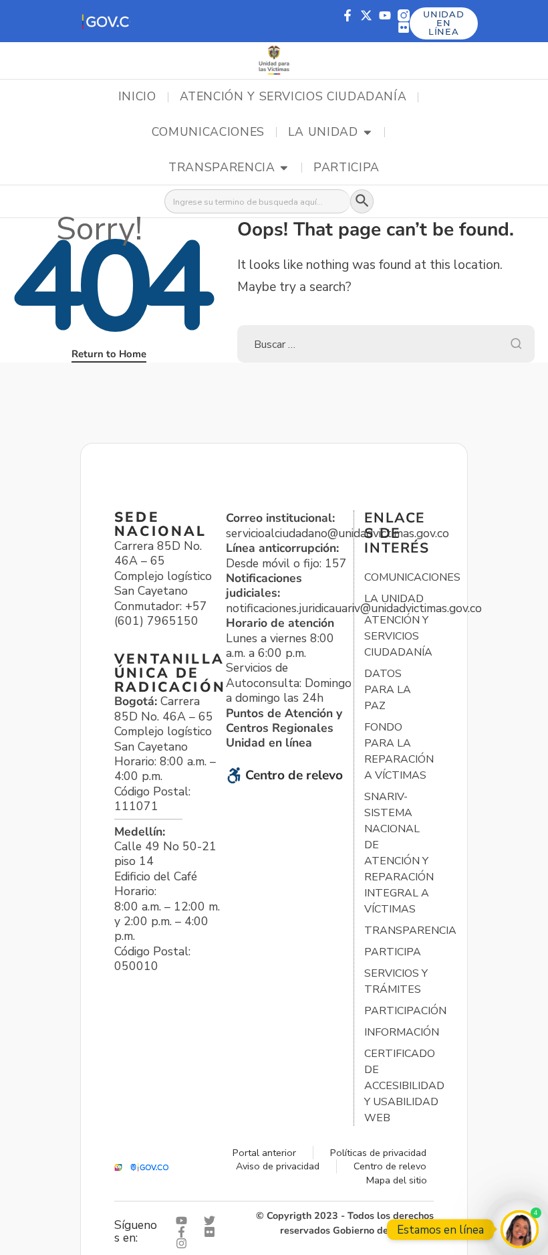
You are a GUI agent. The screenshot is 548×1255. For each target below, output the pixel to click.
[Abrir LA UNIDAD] (368, 132)
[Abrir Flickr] (212, 1232)
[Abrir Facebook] (184, 1232)
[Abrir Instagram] (184, 1243)
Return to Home (109, 354)
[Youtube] (385, 15)
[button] (105, 21)
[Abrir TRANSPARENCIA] (284, 168)
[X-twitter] (366, 15)
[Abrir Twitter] (212, 1220)
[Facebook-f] (347, 15)
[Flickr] (404, 27)
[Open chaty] (520, 1229)
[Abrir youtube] (184, 1220)
